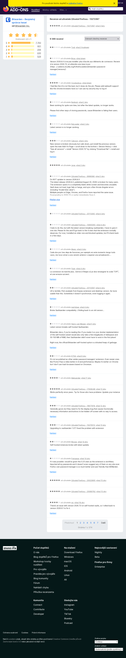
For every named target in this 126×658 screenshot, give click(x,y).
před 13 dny (101, 425)
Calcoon (74, 141)
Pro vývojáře (39, 569)
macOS (67, 561)
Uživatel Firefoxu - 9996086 (83, 176)
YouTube (68, 609)
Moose (74, 442)
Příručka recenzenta (43, 592)
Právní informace (39, 633)
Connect (37, 605)
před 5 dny (91, 324)
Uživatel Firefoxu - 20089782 (83, 491)
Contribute (38, 609)
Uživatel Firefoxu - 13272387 (83, 26)
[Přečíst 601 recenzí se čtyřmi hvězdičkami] (22, 46)
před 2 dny (83, 102)
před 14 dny (83, 442)
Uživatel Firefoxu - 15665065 (83, 225)
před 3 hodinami (82, 47)
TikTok (67, 614)
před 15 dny (101, 480)
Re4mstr (74, 102)
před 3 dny (80, 165)
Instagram (69, 605)
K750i (73, 356)
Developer (38, 614)
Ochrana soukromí (10, 633)
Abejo (73, 249)
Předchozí (69, 523)
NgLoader (75, 124)
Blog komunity (40, 578)
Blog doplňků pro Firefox (46, 557)
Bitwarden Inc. (22, 26)
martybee (75, 307)
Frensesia (75, 458)
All (65, 579)
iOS (66, 566)
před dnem (80, 58)
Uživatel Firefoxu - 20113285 (83, 214)
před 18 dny (80, 502)
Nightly (98, 552)
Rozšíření (35, 10)
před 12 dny (101, 389)
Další (103, 523)
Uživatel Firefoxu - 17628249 (83, 389)
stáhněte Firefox (76, 3)
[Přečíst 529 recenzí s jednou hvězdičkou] (22, 57)
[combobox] (105, 8)
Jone (73, 165)
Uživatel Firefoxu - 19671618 (83, 406)
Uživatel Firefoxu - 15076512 (83, 425)
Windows (69, 557)
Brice (73, 58)
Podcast (68, 623)
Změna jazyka (100, 638)
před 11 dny (86, 378)
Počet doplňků (41, 547)
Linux (67, 575)
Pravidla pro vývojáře (44, 574)
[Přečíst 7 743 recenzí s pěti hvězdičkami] (22, 43)
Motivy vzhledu (50, 10)
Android (68, 570)
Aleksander (75, 378)
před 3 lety (100, 26)
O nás (36, 552)
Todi (73, 47)
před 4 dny (100, 214)
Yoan (73, 269)
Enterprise (100, 566)
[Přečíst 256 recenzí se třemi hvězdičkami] (22, 50)
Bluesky (68, 618)
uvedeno (12, 639)
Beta (97, 557)
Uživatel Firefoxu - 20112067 (83, 288)
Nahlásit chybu (41, 587)
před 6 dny (81, 356)
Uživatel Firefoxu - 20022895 (83, 480)
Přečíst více (55, 200)
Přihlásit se (118, 3)
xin (72, 502)
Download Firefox (73, 552)
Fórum (36, 583)
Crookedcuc (76, 83)
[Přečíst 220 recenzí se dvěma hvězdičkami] (22, 53)
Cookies (24, 633)
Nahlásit (53, 74)
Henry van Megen (78, 324)
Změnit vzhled (100, 646)
